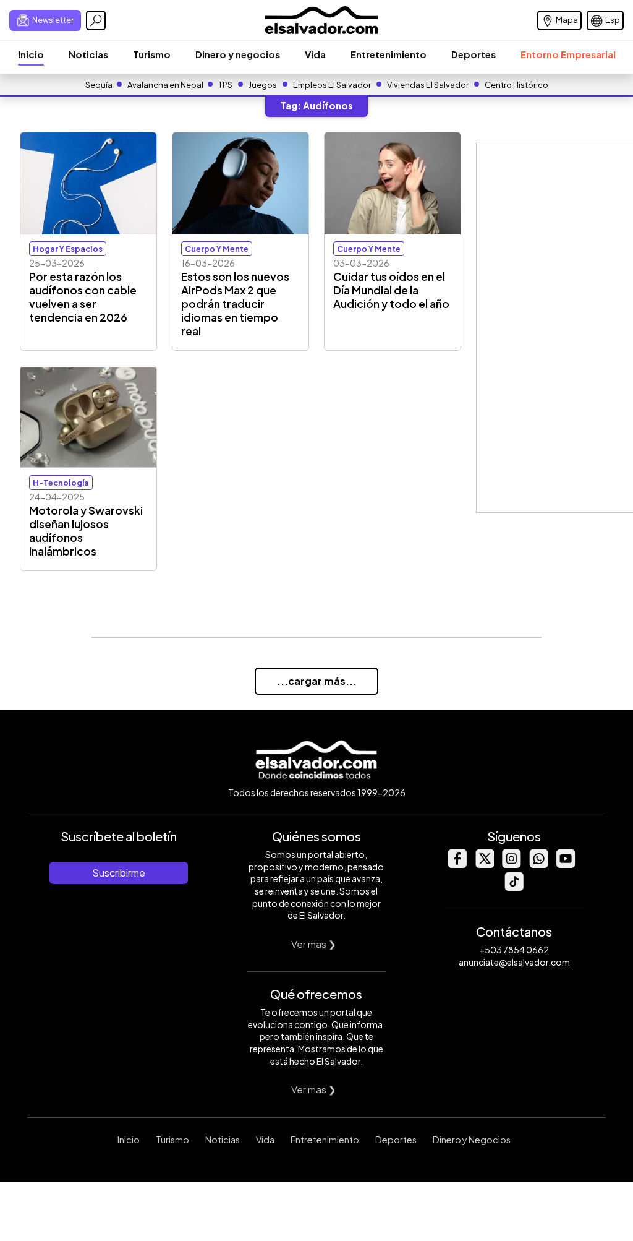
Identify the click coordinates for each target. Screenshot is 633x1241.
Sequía (99, 85)
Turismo (152, 54)
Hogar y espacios (68, 249)
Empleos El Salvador (332, 85)
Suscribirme (118, 872)
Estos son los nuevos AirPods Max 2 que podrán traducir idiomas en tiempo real (235, 304)
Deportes (473, 54)
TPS (225, 85)
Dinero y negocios (237, 54)
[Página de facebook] (457, 864)
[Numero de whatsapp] (538, 864)
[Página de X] (484, 864)
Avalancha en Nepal (165, 85)
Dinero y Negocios (472, 1139)
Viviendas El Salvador (428, 85)
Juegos (263, 85)
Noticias (88, 54)
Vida (315, 54)
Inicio (31, 54)
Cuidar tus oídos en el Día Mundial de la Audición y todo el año (391, 290)
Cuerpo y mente (217, 249)
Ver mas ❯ (313, 944)
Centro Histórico (516, 85)
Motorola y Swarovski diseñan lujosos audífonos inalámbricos (86, 531)
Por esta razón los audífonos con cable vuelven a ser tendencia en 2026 (83, 297)
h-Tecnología (61, 482)
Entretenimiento (388, 54)
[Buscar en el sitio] (96, 20)
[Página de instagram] (511, 864)
